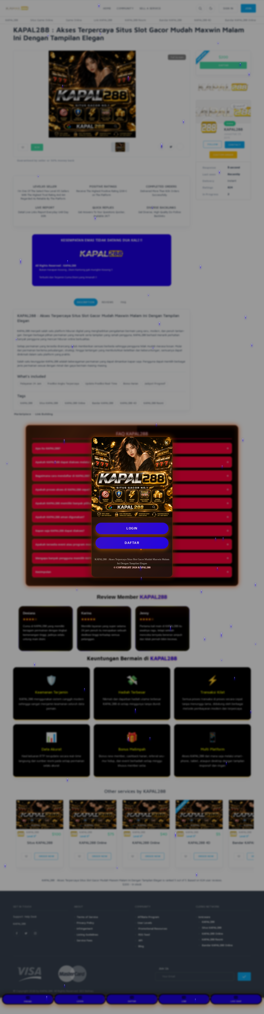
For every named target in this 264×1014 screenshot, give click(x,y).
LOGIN (132, 528)
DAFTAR (132, 542)
